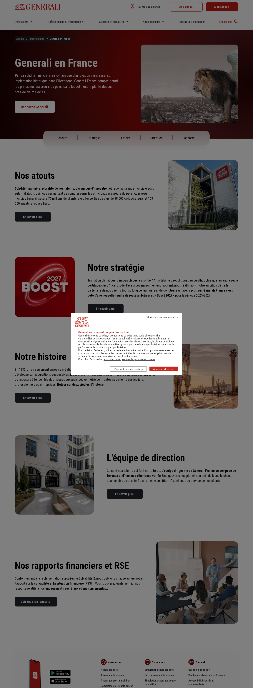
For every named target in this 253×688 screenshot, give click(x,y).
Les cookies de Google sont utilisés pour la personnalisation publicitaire (121, 344)
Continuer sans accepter (161, 316)
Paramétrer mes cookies (128, 368)
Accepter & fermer (163, 368)
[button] (129, 359)
